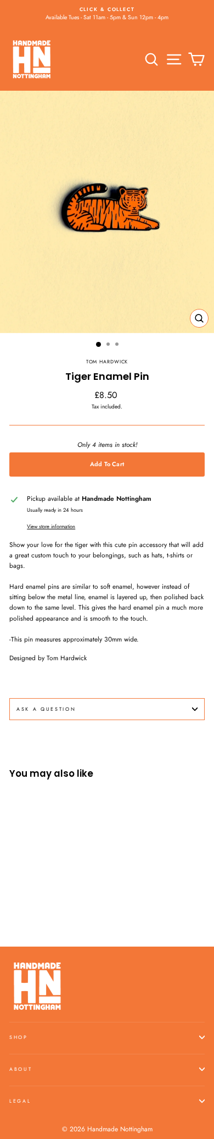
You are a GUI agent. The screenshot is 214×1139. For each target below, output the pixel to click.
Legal (20, 1100)
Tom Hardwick (107, 361)
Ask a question (46, 708)
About (20, 1068)
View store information (51, 526)
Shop (18, 1037)
